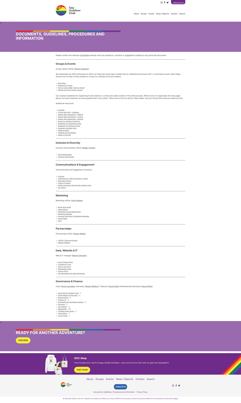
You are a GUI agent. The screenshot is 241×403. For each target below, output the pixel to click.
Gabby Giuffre (88, 148)
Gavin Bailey (77, 200)
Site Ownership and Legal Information (71, 273)
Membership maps (64, 269)
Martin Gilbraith (79, 255)
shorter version (78, 88)
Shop (60, 221)
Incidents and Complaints (67, 133)
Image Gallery (63, 209)
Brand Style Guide (64, 207)
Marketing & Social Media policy (69, 212)
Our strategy (62, 307)
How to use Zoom (64, 267)
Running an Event (64, 90)
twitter (167, 3)
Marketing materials (65, 214)
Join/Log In (120, 387)
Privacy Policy (63, 271)
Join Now (23, 340)
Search (182, 14)
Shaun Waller (79, 234)
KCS (176, 398)
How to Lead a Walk (65, 88)
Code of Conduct (64, 183)
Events (151, 14)
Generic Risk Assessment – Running (70, 119)
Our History (62, 188)
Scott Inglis (114, 286)
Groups (144, 14)
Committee (84, 55)
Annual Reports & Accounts (67, 295)
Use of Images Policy (65, 262)
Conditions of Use (64, 264)
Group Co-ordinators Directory (69, 121)
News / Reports (162, 14)
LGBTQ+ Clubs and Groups (67, 240)
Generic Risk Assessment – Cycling (70, 117)
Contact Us (62, 300)
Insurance (61, 304)
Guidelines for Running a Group (69, 126)
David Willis (147, 286)
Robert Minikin (92, 286)
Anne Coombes (68, 286)
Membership (62, 309)
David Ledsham (81, 69)
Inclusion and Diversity (66, 157)
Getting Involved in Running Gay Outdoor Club (74, 185)
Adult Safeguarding (65, 155)
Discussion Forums (64, 181)
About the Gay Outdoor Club (68, 293)
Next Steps (62, 83)
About (136, 14)
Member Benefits (64, 243)
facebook (164, 3)
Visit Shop (82, 370)
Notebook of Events (65, 85)
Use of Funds (62, 316)
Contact (174, 14)
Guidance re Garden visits (67, 128)
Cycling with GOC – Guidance (68, 112)
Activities (61, 110)
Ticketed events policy (66, 311)
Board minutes (63, 298)
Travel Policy (62, 313)
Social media (62, 219)
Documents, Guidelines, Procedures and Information (114, 392)
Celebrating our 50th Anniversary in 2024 (73, 179)
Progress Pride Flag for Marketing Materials (73, 216)
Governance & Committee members (70, 302)
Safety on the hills (64, 135)
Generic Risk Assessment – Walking (70, 115)
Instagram (161, 3)
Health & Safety (63, 130)
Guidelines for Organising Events (69, 124)
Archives (61, 176)
